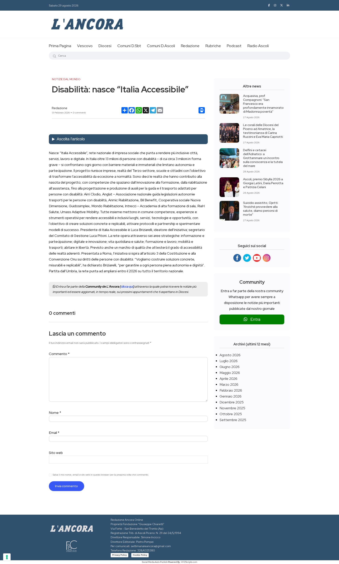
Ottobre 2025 (231, 414)
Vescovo (85, 45)
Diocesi (104, 45)
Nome (55, 412)
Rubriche (213, 45)
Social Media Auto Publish (155, 562)
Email (54, 432)
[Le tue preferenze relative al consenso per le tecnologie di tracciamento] (7, 557)
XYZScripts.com (189, 562)
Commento (59, 353)
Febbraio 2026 (231, 390)
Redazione (190, 45)
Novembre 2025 (232, 408)
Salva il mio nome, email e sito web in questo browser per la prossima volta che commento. (101, 474)
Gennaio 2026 (230, 396)
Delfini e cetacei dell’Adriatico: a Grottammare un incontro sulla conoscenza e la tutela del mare (263, 158)
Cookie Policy (140, 555)
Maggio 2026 (230, 372)
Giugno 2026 (230, 366)
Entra (253, 319)
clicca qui (127, 286)
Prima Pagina (60, 45)
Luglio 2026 (229, 361)
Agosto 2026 (230, 355)
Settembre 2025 (233, 420)
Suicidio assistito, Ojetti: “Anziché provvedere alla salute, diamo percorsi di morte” (260, 209)
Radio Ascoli (258, 45)
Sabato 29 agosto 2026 (63, 5)
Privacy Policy (119, 555)
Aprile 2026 (228, 378)
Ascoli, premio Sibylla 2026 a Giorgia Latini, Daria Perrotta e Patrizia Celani (263, 183)
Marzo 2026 (229, 384)
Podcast (234, 45)
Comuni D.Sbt (129, 45)
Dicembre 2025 (232, 402)
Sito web (56, 452)
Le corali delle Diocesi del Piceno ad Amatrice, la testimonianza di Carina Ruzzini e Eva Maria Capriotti (263, 131)
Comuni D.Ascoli (161, 45)
